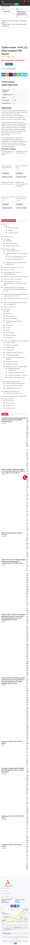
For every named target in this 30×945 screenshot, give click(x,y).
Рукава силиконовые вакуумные (14, 385)
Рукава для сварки (5, 902)
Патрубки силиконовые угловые (16, 377)
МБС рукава (3, 900)
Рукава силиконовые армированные (15, 383)
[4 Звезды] (14, 68)
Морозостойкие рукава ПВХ (15, 259)
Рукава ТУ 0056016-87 (10, 307)
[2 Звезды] (11, 68)
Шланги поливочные (9, 398)
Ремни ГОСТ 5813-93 (9, 270)
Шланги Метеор (10, 403)
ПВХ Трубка (15, 20)
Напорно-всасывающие (6, 899)
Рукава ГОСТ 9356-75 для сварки (12, 279)
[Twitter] (11, 74)
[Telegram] (26, 74)
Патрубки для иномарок (12, 345)
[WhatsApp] (18, 74)
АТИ (5, 224)
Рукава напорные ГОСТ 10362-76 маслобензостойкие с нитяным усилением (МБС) (15, 283)
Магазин (9, 20)
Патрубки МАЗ (9, 350)
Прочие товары (10, 332)
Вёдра (7, 311)
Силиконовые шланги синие (13, 388)
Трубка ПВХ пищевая (11, 243)
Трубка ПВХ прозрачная (12, 246)
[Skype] (22, 74)
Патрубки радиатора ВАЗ (12, 355)
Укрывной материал (11, 335)
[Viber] (14, 74)
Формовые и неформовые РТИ (12, 391)
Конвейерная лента (9, 236)
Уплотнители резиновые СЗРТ (14, 393)
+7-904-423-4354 (7, 4)
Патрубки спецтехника (12, 361)
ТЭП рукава (17, 902)
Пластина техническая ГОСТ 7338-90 (13, 267)
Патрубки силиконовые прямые (16, 372)
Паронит (10, 230)
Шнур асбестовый (13, 232)
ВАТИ (7, 226)
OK (15, 943)
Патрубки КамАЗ (10, 347)
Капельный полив (10, 316)
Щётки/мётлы (9, 337)
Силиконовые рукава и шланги (12, 381)
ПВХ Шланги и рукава (9, 249)
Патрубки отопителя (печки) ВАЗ (14, 352)
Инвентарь (9, 313)
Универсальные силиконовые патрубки (16, 366)
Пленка (8, 330)
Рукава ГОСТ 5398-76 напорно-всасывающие (16, 276)
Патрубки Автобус (10, 342)
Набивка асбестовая (13, 227)
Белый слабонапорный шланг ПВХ (17, 256)
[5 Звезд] (15, 68)
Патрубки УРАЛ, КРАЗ (11, 364)
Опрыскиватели (10, 325)
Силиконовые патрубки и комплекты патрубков (16, 341)
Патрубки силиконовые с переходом (17, 375)
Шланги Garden (10, 400)
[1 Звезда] (10, 68)
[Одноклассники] (7, 74)
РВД (7, 291)
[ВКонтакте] (3, 74)
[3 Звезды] (12, 68)
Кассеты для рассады (11, 318)
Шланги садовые (10, 408)
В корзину (9, 64)
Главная (3, 20)
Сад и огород (7, 309)
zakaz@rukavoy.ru (8, 929)
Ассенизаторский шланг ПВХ (13, 250)
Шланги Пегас (9, 405)
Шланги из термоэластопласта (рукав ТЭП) (15, 396)
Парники (8, 327)
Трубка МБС (9, 241)
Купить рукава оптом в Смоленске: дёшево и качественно (15, 883)
